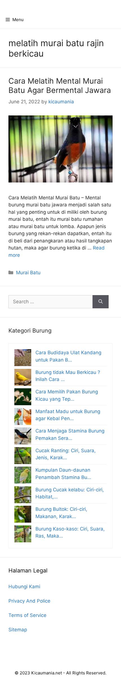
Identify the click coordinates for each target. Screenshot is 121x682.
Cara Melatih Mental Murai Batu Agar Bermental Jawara (59, 85)
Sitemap (17, 629)
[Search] (101, 302)
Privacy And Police (29, 601)
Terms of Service (27, 615)
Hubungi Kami (24, 586)
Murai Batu (28, 272)
